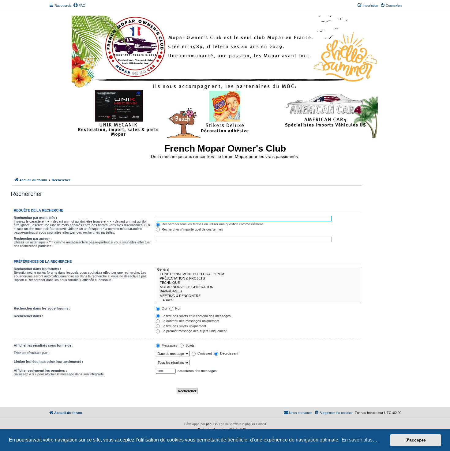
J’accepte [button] (416, 440)
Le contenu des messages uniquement (190, 321)
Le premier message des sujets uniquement (194, 331)
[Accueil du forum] (225, 76)
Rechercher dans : (28, 316)
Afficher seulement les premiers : (40, 370)
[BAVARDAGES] (258, 291)
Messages (169, 345)
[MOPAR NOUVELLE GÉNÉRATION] (258, 287)
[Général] (258, 270)
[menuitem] (79, 5)
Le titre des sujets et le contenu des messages (196, 316)
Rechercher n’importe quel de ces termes (192, 229)
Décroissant (228, 353)
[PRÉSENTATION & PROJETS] (258, 278)
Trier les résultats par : (32, 353)
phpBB (211, 424)
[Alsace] (258, 300)
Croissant (204, 353)
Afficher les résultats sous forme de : (43, 345)
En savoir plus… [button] (359, 439)
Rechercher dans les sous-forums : (42, 308)
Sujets (190, 345)
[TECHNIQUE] (258, 283)
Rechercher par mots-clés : (35, 218)
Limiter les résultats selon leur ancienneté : (48, 361)
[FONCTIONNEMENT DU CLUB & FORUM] (258, 274)
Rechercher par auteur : (33, 238)
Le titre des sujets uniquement (183, 326)
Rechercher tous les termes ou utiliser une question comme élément (212, 224)
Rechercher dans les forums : (37, 269)
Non (177, 308)
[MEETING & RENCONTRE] (258, 296)
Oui (164, 308)
